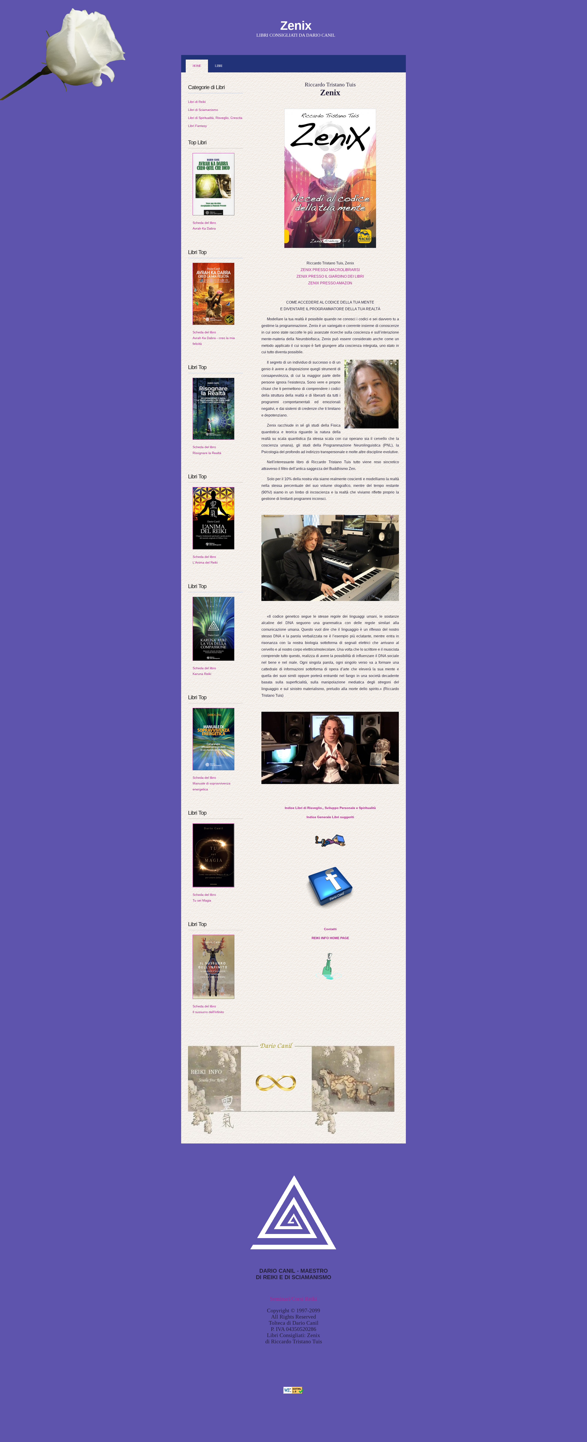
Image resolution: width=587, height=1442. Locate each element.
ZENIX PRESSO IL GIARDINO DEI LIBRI (330, 276)
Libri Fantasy (197, 126)
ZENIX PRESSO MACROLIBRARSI (330, 270)
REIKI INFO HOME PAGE (330, 938)
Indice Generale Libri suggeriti (330, 817)
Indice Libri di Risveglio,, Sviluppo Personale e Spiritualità (330, 808)
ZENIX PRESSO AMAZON (330, 283)
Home (197, 66)
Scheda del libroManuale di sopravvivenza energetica (211, 783)
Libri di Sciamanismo (203, 110)
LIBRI (218, 66)
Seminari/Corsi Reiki (293, 1299)
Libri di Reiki (197, 102)
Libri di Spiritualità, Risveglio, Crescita (215, 118)
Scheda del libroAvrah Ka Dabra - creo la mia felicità (214, 337)
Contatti (330, 929)
